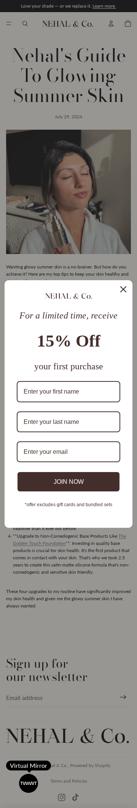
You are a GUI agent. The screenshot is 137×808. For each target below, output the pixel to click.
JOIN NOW (69, 482)
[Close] (123, 289)
